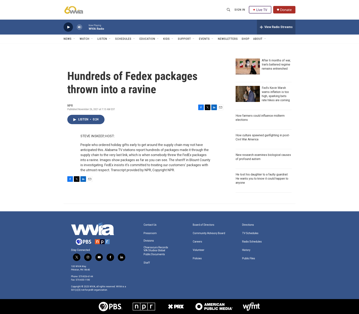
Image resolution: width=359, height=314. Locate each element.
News (68, 38)
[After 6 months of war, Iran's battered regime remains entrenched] (248, 66)
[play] (68, 27)
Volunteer (198, 250)
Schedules (123, 38)
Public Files (248, 258)
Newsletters (228, 38)
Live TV (261, 9)
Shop (245, 38)
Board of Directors (203, 224)
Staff (147, 262)
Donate (286, 10)
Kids (166, 38)
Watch (84, 38)
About (258, 38)
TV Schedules (250, 233)
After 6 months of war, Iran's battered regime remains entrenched (276, 64)
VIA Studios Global (154, 250)
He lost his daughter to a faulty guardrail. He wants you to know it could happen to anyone (262, 178)
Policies (197, 258)
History (246, 250)
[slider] (85, 27)
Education (147, 38)
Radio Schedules (252, 241)
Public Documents (154, 254)
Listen (102, 38)
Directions (248, 224)
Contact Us (150, 224)
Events (204, 38)
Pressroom (150, 233)
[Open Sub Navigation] (74, 38)
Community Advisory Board (209, 233)
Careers (197, 241)
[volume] (79, 27)
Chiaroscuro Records (156, 247)
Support (184, 38)
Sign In (239, 9)
